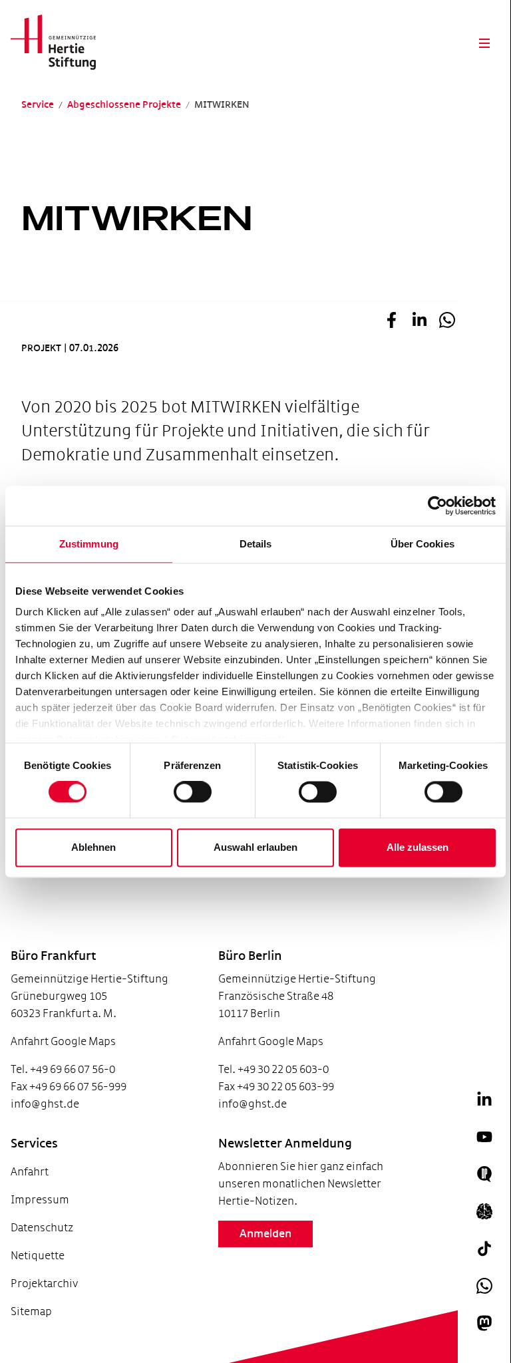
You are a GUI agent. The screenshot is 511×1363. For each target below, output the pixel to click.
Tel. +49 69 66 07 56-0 (63, 1069)
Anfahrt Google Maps (63, 1041)
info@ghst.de (45, 1104)
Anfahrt (30, 1171)
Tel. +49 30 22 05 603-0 (273, 1069)
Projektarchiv (44, 1283)
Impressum (40, 1199)
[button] (391, 323)
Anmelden (265, 1234)
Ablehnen (93, 847)
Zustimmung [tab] (88, 543)
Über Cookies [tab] (422, 543)
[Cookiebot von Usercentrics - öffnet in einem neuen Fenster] (437, 506)
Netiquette (38, 1255)
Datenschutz (42, 1227)
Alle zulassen (417, 847)
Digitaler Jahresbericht (52, 1327)
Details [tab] (256, 543)
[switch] (193, 792)
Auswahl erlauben (255, 847)
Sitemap (31, 1311)
